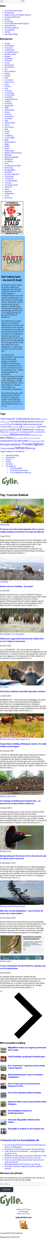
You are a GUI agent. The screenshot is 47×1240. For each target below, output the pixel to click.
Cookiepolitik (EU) (12, 17)
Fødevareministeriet (32, 424)
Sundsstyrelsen (34, 441)
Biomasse (9, 58)
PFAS (25, 438)
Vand (7, 189)
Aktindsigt (9, 46)
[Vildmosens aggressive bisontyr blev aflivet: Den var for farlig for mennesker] (22, 632)
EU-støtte (9, 80)
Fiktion (8, 86)
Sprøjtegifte (10, 170)
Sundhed (8, 172)
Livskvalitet (10, 138)
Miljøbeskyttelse (20, 434)
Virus (7, 196)
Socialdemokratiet (13, 166)
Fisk (6, 88)
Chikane (8, 61)
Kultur (7, 133)
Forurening (9, 95)
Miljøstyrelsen (34, 435)
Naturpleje (9, 151)
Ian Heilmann (33, 427)
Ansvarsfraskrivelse (13, 11)
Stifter (7, 32)
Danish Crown (4, 422)
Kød (6, 129)
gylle (21, 427)
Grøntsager (10, 110)
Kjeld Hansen (10, 26)
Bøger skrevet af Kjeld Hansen (18, 15)
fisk (9, 424)
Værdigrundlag (11, 34)
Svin (42, 441)
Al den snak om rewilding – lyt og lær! (16, 586)
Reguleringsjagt (11, 157)
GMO (7, 108)
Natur (7, 148)
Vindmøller (9, 193)
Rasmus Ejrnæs (32, 438)
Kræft (7, 131)
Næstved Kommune (13, 153)
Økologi (8, 155)
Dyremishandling (18, 421)
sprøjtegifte (6, 440)
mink (40, 435)
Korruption (9, 127)
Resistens (9, 159)
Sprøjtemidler (21, 440)
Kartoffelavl (10, 123)
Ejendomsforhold (35, 421)
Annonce (9, 48)
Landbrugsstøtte (27, 432)
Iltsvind (8, 114)
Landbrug (9, 136)
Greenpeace (15, 427)
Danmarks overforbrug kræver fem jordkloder (25, 1149)
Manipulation (10, 142)
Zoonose (8, 198)
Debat (7, 19)
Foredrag (9, 21)
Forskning (9, 93)
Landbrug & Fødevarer (20, 429)
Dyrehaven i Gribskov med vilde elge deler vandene (22, 691)
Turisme (8, 183)
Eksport (2, 424)
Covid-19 (44, 419)
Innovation (9, 116)
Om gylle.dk (9, 30)
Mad (6, 140)
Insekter (8, 118)
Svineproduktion (12, 174)
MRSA (7, 146)
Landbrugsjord (14, 432)
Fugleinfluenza (11, 99)
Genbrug (8, 103)
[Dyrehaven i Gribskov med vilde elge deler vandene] (22, 685)
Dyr (6, 69)
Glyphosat (9, 106)
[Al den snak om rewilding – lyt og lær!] (22, 580)
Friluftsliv (9, 97)
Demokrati (9, 67)
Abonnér (6, 1189)
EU (6, 424)
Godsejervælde (6, 427)
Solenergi (9, 168)
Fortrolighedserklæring (20, 472)
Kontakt (9, 464)
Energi (7, 76)
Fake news (9, 82)
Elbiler (7, 73)
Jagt (6, 121)
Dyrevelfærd (10, 71)
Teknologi (9, 176)
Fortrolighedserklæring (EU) (17, 23)
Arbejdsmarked (11, 52)
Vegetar (8, 191)
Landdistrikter (40, 432)
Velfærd (20, 448)
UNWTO (8, 187)
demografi (9, 65)
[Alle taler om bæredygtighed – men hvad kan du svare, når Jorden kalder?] (22, 904)
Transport (9, 178)
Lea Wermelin (5, 435)
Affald (7, 44)
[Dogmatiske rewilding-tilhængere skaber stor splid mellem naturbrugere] (22, 737)
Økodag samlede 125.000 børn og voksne (22, 1164)
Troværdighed (11, 181)
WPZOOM (15, 1237)
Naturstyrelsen (18, 438)
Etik (6, 78)
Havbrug (25, 427)
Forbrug (8, 91)
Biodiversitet (10, 54)
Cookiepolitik (16, 468)
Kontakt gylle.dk (12, 28)
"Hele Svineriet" (8, 418)
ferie (7, 84)
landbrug (3, 430)
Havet (7, 112)
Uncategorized (11, 185)
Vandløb (11, 448)
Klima (7, 125)
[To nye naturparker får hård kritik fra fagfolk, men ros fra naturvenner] (22, 959)
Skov (7, 163)
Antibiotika (9, 50)
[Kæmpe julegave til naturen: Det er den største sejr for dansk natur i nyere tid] (22, 849)
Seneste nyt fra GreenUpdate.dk (20, 1140)
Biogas (7, 56)
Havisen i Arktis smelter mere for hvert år (23, 1158)
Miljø (7, 144)
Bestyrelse (9, 13)
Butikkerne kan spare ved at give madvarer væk (25, 1156)
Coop (7, 63)
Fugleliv (8, 101)
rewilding (9, 161)
